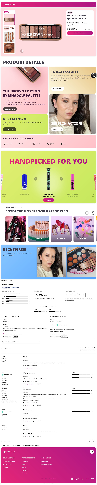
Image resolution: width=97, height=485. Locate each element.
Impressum (44, 479)
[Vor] (61, 179)
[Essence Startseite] (10, 5)
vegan (70, 12)
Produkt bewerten (79, 22)
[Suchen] (93, 4)
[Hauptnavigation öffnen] (2, 4)
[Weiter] (92, 213)
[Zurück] (35, 179)
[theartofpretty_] (51, 262)
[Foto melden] (38, 249)
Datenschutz (52, 479)
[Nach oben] (92, 452)
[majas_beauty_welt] (82, 262)
